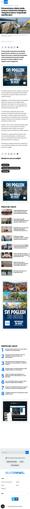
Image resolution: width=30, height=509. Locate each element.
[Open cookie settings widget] (3, 506)
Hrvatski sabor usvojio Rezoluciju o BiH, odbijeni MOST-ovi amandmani (16, 369)
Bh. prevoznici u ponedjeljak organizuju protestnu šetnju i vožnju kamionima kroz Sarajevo (21, 246)
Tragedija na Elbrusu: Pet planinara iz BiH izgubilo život (16, 393)
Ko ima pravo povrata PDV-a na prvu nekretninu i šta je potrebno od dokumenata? (15, 356)
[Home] (1, 5)
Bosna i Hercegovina (8, 5)
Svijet (2, 485)
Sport (17, 485)
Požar (21, 461)
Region (18, 482)
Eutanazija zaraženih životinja (11, 168)
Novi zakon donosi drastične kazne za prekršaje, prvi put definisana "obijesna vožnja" (16, 363)
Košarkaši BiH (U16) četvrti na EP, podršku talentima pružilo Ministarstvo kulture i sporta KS (21, 212)
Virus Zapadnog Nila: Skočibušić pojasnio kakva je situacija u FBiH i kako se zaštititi (21, 220)
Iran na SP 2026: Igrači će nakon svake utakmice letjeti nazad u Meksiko (15, 382)
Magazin (3, 488)
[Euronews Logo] (6, 2)
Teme (2, 478)
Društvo (16, 5)
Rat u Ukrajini (15, 465)
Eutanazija (5, 171)
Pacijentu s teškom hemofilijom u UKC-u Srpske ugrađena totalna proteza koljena (21, 238)
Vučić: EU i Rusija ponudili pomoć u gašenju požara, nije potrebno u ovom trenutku (15, 375)
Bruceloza (5, 165)
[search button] (27, 452)
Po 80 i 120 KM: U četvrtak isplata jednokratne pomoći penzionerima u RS (21, 255)
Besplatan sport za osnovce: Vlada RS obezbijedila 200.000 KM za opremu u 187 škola (21, 229)
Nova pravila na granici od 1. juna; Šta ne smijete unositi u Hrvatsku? (16, 349)
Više (2, 493)
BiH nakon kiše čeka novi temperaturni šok (20, 271)
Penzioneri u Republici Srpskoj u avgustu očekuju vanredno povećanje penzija (16, 387)
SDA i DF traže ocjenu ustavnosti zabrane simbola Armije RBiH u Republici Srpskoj (21, 264)
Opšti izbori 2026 (11, 461)
